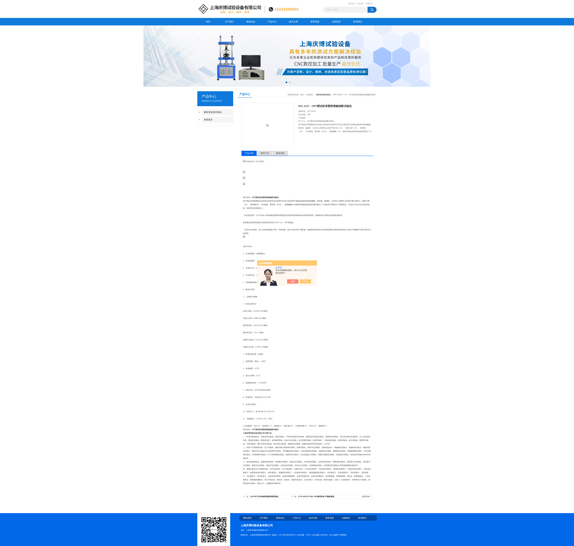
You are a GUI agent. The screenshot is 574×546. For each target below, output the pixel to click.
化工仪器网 (333, 535)
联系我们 (369, 4)
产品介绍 (249, 153)
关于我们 (229, 21)
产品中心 (272, 21)
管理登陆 (342, 535)
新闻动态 (250, 21)
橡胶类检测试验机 (213, 112)
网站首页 (247, 518)
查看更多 (208, 119)
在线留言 (360, 4)
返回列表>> (366, 496)
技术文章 (293, 21)
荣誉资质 (314, 21)
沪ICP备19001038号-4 (287, 535)
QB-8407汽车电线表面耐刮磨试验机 (264, 496)
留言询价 (280, 153)
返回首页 (351, 4)
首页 (208, 21)
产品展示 (309, 95)
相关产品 (265, 153)
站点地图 (315, 535)
